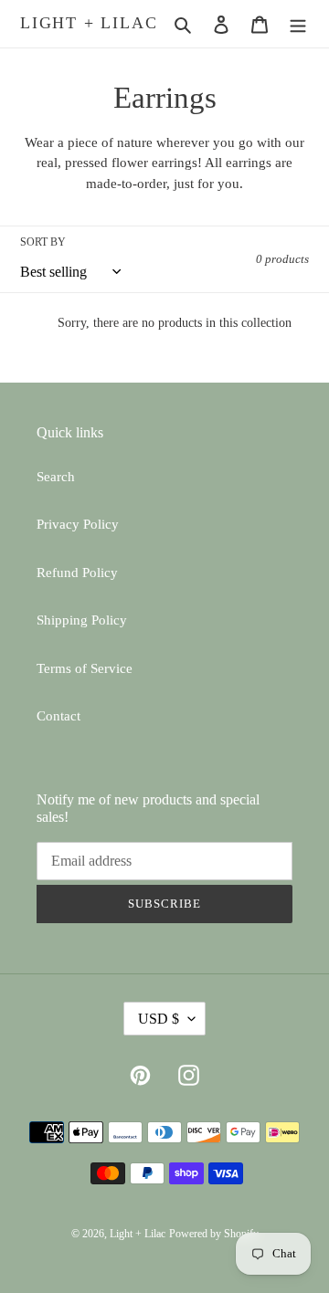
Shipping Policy (82, 620)
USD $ (158, 1018)
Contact (58, 716)
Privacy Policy (78, 524)
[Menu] (298, 24)
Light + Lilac (88, 23)
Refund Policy (77, 572)
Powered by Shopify (214, 1233)
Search (56, 476)
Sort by (43, 242)
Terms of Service (85, 668)
